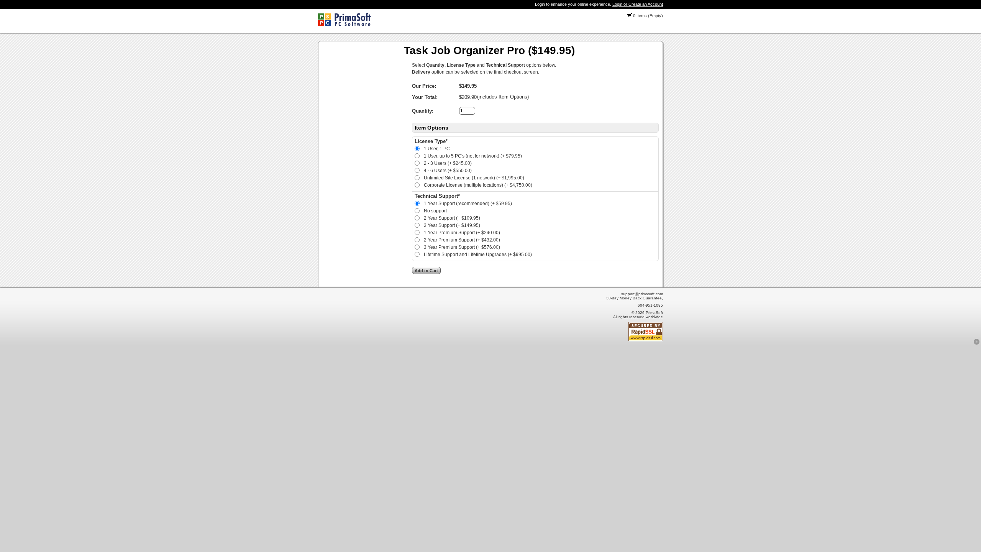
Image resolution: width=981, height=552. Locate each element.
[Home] (344, 24)
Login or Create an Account (637, 4)
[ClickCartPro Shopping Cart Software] (976, 343)
